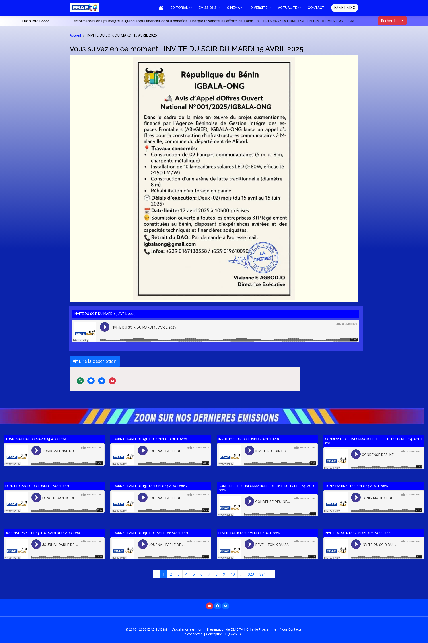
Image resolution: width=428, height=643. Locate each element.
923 (251, 574)
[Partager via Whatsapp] (81, 380)
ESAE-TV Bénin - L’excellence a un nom (175, 629)
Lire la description (97, 361)
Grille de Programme (261, 629)
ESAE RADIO (345, 8)
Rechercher (391, 20)
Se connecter (193, 634)
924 (262, 574)
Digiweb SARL (235, 634)
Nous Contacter (291, 629)
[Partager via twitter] (102, 380)
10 (233, 574)
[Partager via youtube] (112, 380)
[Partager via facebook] (91, 380)
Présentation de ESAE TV (225, 629)
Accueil (75, 35)
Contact (316, 8)
